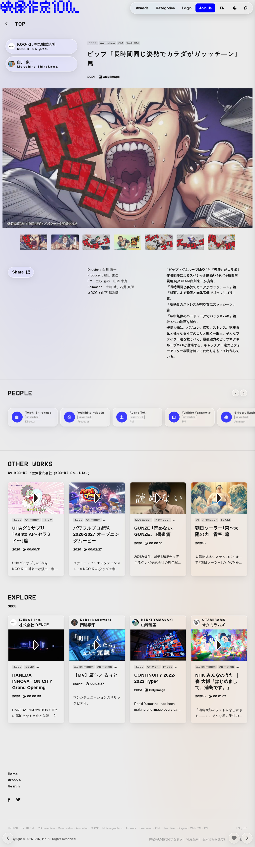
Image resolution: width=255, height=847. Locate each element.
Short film (169, 828)
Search (14, 786)
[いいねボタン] (234, 838)
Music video (65, 828)
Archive (14, 780)
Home (12, 773)
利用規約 (192, 839)
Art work (131, 828)
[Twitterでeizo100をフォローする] (18, 800)
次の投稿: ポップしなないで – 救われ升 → (7, 838)
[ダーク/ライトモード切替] (234, 7)
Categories (165, 8)
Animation (82, 828)
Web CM (195, 828)
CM (157, 828)
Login (186, 8)
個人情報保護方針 (214, 839)
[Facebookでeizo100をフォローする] (9, 801)
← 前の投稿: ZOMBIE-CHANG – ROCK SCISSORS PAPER (247, 838)
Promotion (145, 828)
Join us (205, 8)
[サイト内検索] (245, 7)
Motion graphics (112, 828)
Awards (142, 8)
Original (182, 828)
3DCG (95, 828)
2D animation (46, 828)
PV (206, 828)
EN (222, 8)
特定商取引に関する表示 (166, 839)
